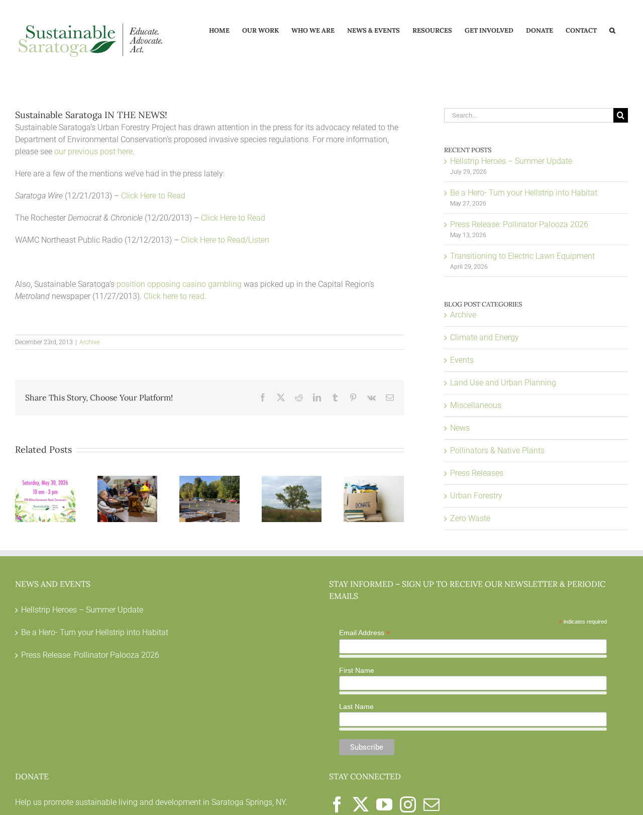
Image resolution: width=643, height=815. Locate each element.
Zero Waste (470, 518)
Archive (89, 342)
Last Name (356, 706)
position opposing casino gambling (179, 284)
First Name (356, 670)
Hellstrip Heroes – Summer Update (511, 161)
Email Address (364, 633)
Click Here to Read (153, 195)
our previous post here (93, 151)
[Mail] (431, 804)
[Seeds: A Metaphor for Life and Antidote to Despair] (292, 480)
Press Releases (476, 473)
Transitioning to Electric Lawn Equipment (522, 256)
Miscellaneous (475, 405)
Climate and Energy (484, 337)
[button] (612, 29)
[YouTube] (384, 804)
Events (462, 360)
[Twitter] (361, 804)
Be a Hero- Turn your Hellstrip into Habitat (523, 192)
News (460, 428)
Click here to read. (175, 296)
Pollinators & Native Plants (497, 450)
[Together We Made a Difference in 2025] (209, 480)
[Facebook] (337, 804)
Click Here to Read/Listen (225, 240)
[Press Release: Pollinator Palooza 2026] (45, 480)
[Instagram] (408, 804)
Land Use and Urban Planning (503, 382)
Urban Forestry (476, 495)
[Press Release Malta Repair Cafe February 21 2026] (127, 480)
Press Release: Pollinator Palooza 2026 (519, 224)
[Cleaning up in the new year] (374, 480)
